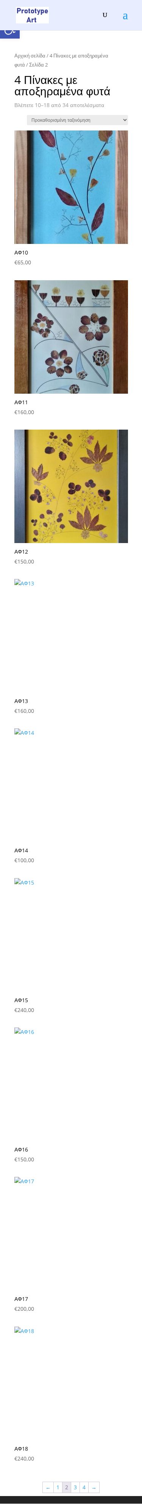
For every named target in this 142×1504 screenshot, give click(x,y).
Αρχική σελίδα (29, 55)
